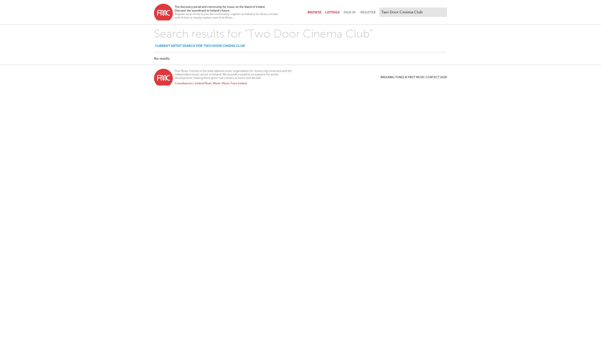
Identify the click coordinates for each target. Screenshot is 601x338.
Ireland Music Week (207, 83)
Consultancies (184, 83)
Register (368, 12)
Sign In (349, 12)
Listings (332, 12)
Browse (314, 12)
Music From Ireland (234, 83)
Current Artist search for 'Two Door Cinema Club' (200, 46)
